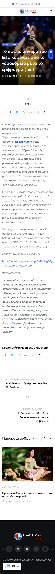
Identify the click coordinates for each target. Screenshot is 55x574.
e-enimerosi (11, 76)
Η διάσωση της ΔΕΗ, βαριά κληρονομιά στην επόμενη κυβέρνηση (34, 417)
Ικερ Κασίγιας (21, 141)
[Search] (51, 11)
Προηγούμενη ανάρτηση (22, 379)
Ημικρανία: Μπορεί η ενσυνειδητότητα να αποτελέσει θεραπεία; (27, 494)
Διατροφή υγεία (10, 487)
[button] (44, 438)
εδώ (13, 323)
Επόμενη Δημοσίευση (34, 409)
